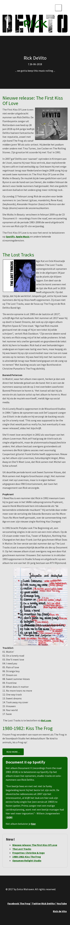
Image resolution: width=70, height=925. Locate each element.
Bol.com (46, 720)
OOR (9, 817)
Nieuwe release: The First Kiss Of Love (32, 100)
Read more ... (13, 751)
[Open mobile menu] (58, 7)
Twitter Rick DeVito (43, 903)
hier (33, 823)
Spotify (10, 236)
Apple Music (23, 236)
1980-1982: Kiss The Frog (27, 728)
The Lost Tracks (18, 255)
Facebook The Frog (18, 903)
